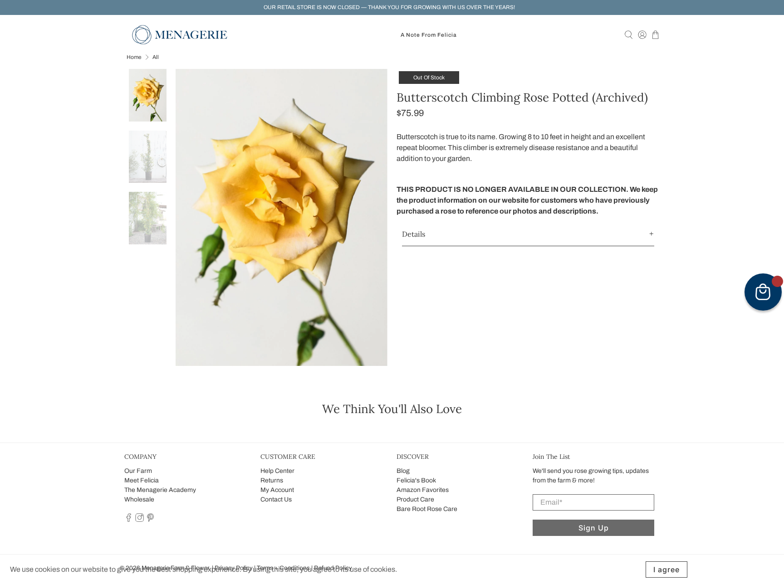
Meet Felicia (141, 480)
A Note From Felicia (429, 35)
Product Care (415, 499)
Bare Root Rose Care (427, 509)
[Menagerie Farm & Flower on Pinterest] (150, 519)
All (155, 57)
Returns (271, 480)
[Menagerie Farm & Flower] (180, 34)
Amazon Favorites (423, 490)
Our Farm (138, 470)
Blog (403, 470)
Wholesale (139, 499)
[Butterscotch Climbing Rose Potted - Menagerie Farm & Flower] (282, 217)
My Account (277, 490)
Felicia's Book (416, 480)
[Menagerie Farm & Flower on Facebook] (128, 519)
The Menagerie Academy (160, 490)
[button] (528, 234)
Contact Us (276, 499)
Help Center (277, 470)
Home (134, 57)
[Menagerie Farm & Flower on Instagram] (139, 519)
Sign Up (593, 527)
